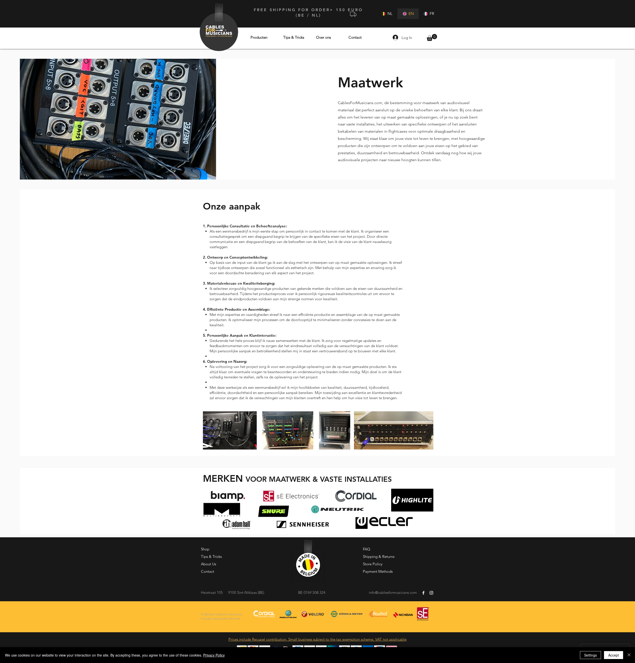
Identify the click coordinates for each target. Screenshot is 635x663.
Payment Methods (378, 571)
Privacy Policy (214, 655)
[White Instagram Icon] (431, 592)
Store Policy (372, 564)
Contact (207, 571)
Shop (205, 549)
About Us (208, 564)
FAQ (366, 549)
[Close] (629, 655)
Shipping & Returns (378, 556)
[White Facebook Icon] (423, 592)
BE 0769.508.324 (311, 592)
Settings (590, 655)
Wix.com (234, 618)
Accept (613, 655)
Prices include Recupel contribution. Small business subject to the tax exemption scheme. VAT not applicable (317, 639)
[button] (432, 37)
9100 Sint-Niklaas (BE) (246, 592)
